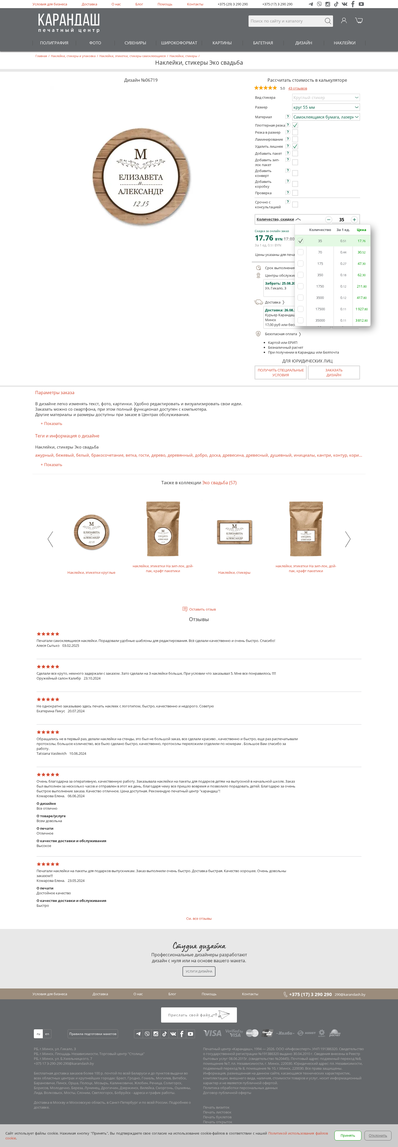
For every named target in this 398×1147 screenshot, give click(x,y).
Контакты (195, 4)
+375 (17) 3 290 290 (277, 4)
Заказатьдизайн (333, 372)
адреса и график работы (153, 1092)
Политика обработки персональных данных (240, 1087)
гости (144, 455)
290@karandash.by (350, 994)
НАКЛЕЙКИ (344, 42)
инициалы (304, 455)
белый (82, 455)
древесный (257, 455)
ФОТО (95, 42)
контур (340, 455)
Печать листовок (217, 1112)
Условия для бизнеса (49, 4)
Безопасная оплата (281, 333)
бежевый (65, 455)
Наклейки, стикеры (234, 572)
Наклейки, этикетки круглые (91, 572)
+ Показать (51, 423)
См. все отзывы (199, 918)
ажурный (44, 455)
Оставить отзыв (202, 609)
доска (214, 455)
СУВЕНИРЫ (135, 42)
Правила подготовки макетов (92, 1033)
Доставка (89, 4)
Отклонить (378, 1135)
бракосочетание (107, 455)
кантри (324, 455)
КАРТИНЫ (222, 42)
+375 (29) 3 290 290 (233, 4)
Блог (139, 4)
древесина (233, 455)
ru (38, 1033)
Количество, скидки (275, 219)
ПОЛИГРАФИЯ (54, 42)
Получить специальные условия (281, 372)
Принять (348, 1135)
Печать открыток (217, 1121)
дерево (158, 455)
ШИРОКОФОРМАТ (179, 42)
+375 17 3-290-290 (48, 1063)
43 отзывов (297, 88)
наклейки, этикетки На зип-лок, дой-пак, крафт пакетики (163, 568)
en (47, 1033)
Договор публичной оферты (227, 1092)
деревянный (180, 455)
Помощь (165, 4)
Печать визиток (216, 1107)
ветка (131, 455)
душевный (281, 455)
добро (201, 455)
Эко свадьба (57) (219, 483)
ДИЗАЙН (303, 42)
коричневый (362, 455)
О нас (116, 4)
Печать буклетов (217, 1117)
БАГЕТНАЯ (263, 42)
